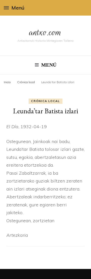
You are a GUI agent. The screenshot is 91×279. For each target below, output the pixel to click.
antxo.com (45, 32)
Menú (17, 8)
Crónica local (45, 101)
